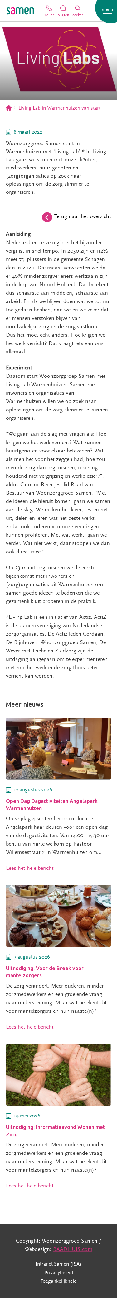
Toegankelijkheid (59, 1281)
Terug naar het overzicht (82, 216)
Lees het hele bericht (30, 868)
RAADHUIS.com (72, 1249)
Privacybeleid (58, 1273)
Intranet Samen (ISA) (58, 1264)
